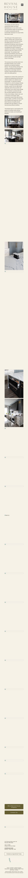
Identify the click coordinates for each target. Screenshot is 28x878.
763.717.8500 (20, 871)
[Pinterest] (16, 875)
